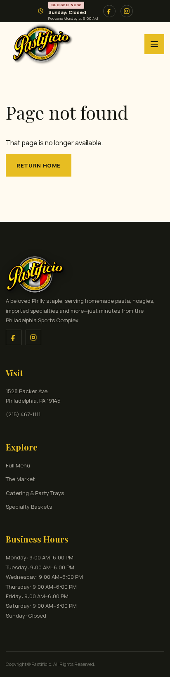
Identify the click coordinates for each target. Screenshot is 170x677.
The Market (20, 479)
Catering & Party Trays (35, 493)
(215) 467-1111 (23, 414)
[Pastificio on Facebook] (109, 11)
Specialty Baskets (29, 506)
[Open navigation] (154, 44)
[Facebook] (13, 337)
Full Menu (18, 465)
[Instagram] (33, 337)
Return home (39, 165)
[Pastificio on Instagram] (126, 11)
